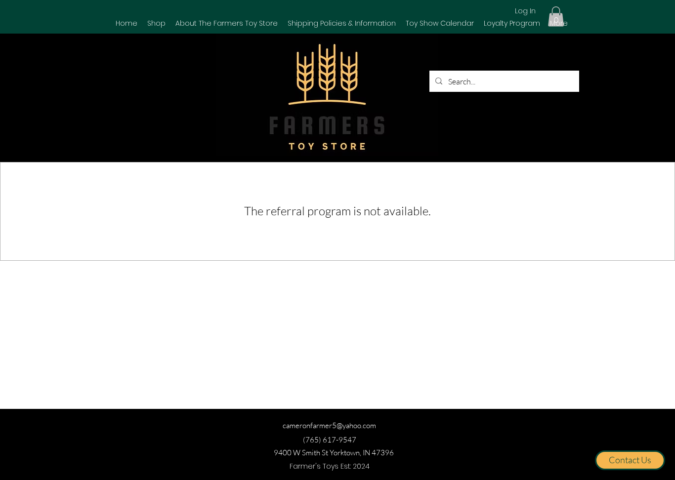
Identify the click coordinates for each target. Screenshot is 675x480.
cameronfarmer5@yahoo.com (329, 425)
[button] (156, 23)
